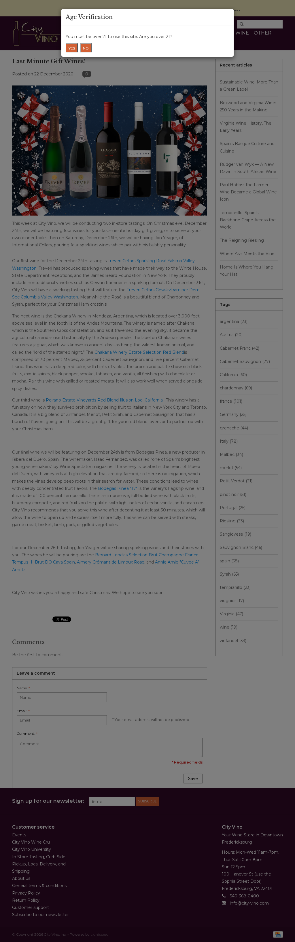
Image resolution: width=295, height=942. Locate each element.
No (86, 48)
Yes (72, 48)
